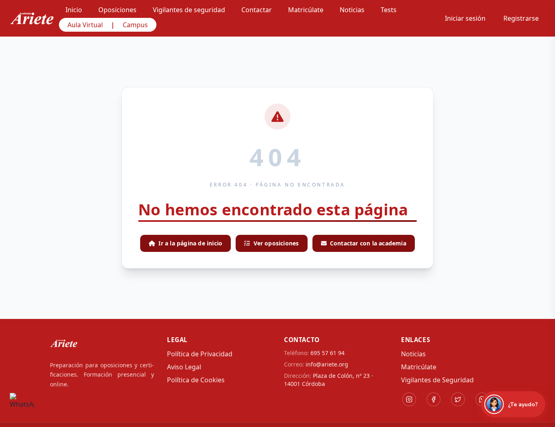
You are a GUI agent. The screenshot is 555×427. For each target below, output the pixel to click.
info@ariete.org (327, 364)
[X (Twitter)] (457, 399)
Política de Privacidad (199, 353)
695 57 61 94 (327, 353)
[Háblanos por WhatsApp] (22, 405)
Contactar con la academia (368, 243)
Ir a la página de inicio (190, 243)
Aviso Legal (184, 366)
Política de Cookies (196, 379)
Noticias (413, 353)
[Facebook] (433, 399)
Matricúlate (418, 366)
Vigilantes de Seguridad (437, 379)
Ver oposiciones (276, 243)
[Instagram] (409, 399)
